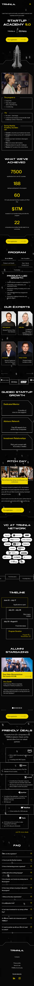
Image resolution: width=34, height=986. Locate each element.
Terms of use (17, 965)
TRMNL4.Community (17, 968)
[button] (30, 4)
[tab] (8, 258)
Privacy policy (17, 963)
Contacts (17, 957)
